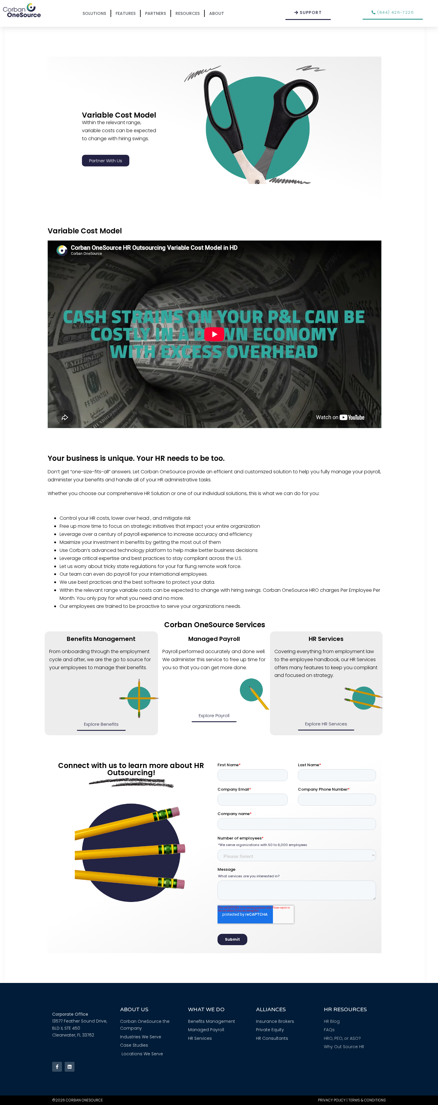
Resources (187, 13)
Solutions (94, 13)
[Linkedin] (69, 1067)
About (216, 13)
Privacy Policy (332, 1100)
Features (126, 13)
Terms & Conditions (367, 1100)
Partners (155, 13)
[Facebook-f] (57, 1067)
